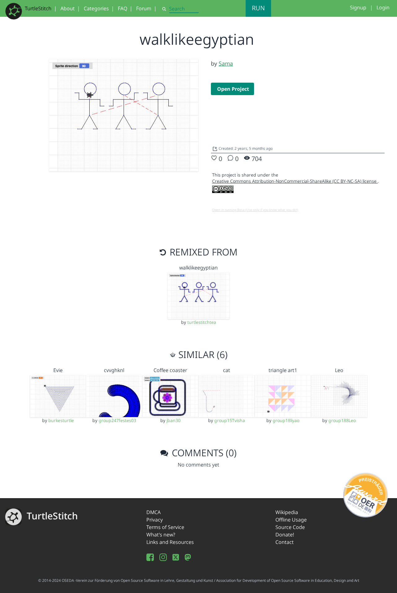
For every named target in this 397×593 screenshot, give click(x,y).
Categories (96, 8)
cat (226, 370)
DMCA (153, 512)
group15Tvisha (229, 420)
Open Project (233, 88)
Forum (143, 8)
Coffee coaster (170, 370)
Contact (284, 542)
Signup (358, 7)
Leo (339, 370)
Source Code (290, 527)
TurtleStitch (38, 8)
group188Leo (342, 420)
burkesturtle (61, 420)
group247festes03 (117, 420)
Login (383, 7)
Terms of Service (165, 527)
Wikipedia (286, 512)
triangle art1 (283, 370)
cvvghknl (114, 370)
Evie (58, 370)
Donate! (284, 534)
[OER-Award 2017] (366, 493)
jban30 (174, 420)
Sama (226, 63)
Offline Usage (291, 519)
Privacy (154, 519)
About (67, 8)
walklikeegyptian (198, 267)
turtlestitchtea (201, 322)
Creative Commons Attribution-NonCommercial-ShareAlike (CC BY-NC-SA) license (295, 181)
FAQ (122, 8)
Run (258, 8)
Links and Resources (170, 542)
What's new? (160, 534)
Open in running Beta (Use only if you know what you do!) (255, 210)
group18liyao (286, 420)
